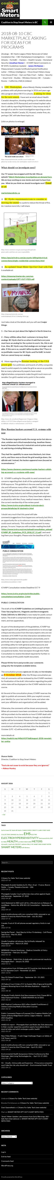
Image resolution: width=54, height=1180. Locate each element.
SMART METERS (11, 847)
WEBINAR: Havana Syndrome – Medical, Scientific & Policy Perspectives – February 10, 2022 (24, 951)
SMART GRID (38, 844)
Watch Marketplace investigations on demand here (30, 177)
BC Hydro (12, 830)
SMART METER (46, 844)
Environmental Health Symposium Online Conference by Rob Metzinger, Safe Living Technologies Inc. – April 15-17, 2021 (25, 1055)
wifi (23, 847)
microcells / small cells (8, 844)
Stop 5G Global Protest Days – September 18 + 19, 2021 (22, 977)
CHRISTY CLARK (37, 830)
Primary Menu (51, 22)
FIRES (5, 842)
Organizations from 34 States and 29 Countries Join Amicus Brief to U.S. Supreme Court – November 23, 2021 (26, 969)
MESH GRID (27, 842)
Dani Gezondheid (8, 1107)
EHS (27, 833)
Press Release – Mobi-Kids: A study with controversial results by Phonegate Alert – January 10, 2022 (26, 960)
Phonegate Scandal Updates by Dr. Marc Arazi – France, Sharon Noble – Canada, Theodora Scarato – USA (25, 886)
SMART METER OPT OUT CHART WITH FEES (25, 1112)
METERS (37, 841)
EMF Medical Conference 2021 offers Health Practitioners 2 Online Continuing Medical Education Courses (24, 1005)
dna (18, 834)
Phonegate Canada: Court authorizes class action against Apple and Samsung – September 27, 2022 (25, 895)
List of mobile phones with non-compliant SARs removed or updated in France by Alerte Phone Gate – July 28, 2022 (25, 915)
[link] (30, 177)
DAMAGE (13, 834)
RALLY (29, 844)
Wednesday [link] (27, 448)
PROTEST (18, 844)
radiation (24, 844)
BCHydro (18, 830)
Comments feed (7, 1161)
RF (32, 844)
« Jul (3, 814)
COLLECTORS (5, 834)
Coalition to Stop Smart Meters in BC (19, 22)
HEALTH (12, 841)
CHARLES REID (26, 830)
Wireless (27, 847)
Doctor (21, 834)
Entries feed (6, 1156)
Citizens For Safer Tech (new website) (15, 878)
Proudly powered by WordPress (11, 1177)
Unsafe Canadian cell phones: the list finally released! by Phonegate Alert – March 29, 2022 (23, 942)
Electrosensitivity (44, 838)
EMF (51, 838)
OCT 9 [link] (37, 587)
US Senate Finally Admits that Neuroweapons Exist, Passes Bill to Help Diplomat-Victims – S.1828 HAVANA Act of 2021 (26, 996)
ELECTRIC (34, 834)
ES (2, 842)
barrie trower (5, 830)
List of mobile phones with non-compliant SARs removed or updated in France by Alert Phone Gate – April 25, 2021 (25, 1046)
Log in (3, 1152)
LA (19, 842)
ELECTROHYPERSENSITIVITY (20, 837)
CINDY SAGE (46, 830)
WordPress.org (7, 1165)
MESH (22, 842)
